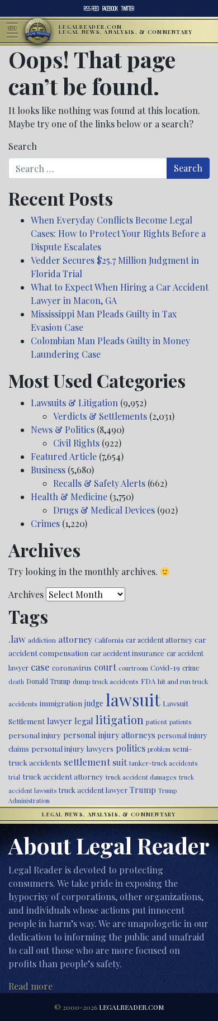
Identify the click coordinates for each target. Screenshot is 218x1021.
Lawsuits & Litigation (74, 403)
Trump (143, 789)
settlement (87, 762)
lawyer (59, 720)
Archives (26, 594)
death (16, 681)
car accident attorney (159, 639)
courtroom (133, 668)
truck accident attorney (62, 776)
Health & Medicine (69, 496)
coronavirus (72, 667)
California (109, 639)
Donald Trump (48, 681)
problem (159, 749)
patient (156, 721)
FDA (148, 681)
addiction (42, 639)
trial (14, 777)
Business (48, 470)
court (105, 667)
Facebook (110, 8)
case (40, 666)
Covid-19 (165, 667)
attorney (75, 639)
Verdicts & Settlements (100, 416)
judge (93, 703)
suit (119, 762)
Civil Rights (76, 443)
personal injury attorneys (109, 735)
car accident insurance (127, 653)
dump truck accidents (106, 681)
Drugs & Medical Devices (104, 510)
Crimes (45, 523)
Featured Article (64, 456)
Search (22, 146)
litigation (120, 720)
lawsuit (133, 699)
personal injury (34, 735)
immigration (61, 703)
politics (130, 748)
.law (17, 639)
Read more (30, 986)
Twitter (127, 8)
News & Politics (62, 429)
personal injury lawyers (72, 748)
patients (180, 722)
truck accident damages (141, 776)
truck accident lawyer (93, 790)
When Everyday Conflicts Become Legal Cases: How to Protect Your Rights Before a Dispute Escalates (118, 233)
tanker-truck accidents (163, 762)
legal (83, 720)
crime (191, 667)
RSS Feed (91, 8)
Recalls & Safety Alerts (99, 483)
